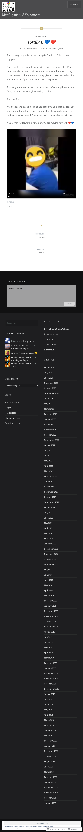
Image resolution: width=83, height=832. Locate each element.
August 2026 (49, 367)
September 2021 (51, 502)
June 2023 (48, 398)
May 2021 (48, 523)
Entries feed (10, 412)
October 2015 (50, 797)
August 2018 (49, 694)
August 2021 (49, 507)
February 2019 (50, 663)
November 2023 (51, 383)
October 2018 (50, 683)
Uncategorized (41, 37)
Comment (69, 303)
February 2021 (50, 538)
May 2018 (48, 709)
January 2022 (50, 481)
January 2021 (50, 543)
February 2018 (50, 725)
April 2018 (48, 714)
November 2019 (51, 616)
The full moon (50, 344)
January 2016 (50, 782)
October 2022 (50, 434)
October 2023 (50, 388)
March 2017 (49, 735)
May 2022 (48, 460)
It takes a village (51, 334)
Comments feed (12, 418)
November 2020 (51, 554)
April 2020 (48, 590)
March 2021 (49, 533)
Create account (12, 402)
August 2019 (49, 631)
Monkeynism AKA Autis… (22, 357)
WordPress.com (12, 423)
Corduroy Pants (26, 341)
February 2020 (50, 600)
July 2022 (48, 450)
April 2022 (48, 465)
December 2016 (51, 751)
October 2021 (50, 497)
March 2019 (49, 657)
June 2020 (48, 580)
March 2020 (49, 595)
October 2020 (50, 559)
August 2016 (49, 761)
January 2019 (50, 668)
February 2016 (50, 777)
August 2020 (49, 569)
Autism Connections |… (21, 345)
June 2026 (48, 377)
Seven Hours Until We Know (56, 329)
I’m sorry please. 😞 (28, 353)
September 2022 (51, 440)
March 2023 (49, 408)
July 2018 (48, 699)
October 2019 (50, 621)
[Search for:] (21, 323)
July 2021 (48, 512)
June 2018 (48, 704)
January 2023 (50, 419)
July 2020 (48, 574)
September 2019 (51, 626)
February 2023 (50, 414)
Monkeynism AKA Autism (21, 14)
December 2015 (51, 787)
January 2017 (50, 746)
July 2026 (48, 372)
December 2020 (51, 548)
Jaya (13, 353)
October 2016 (50, 756)
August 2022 (49, 445)
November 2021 (51, 491)
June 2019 (48, 642)
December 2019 (51, 611)
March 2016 (49, 772)
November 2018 (51, 678)
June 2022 (48, 455)
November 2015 (51, 792)
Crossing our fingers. (20, 348)
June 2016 (48, 766)
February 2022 (50, 476)
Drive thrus (49, 349)
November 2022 (51, 429)
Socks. (14, 366)
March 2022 (49, 471)
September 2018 (51, 689)
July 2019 (48, 637)
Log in (8, 407)
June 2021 (48, 517)
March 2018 (49, 720)
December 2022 (51, 424)
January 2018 (50, 730)
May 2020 (48, 585)
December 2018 (51, 673)
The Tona (48, 339)
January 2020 (50, 606)
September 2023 (51, 393)
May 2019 (48, 647)
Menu (75, 4)
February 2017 (50, 740)
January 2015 (50, 803)
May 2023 (48, 403)
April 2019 (48, 652)
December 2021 (51, 486)
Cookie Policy (38, 828)
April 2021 (48, 528)
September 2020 (51, 564)
